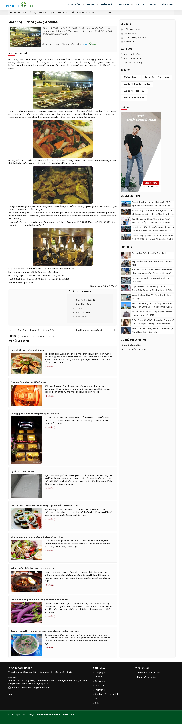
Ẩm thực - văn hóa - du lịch (42, 13)
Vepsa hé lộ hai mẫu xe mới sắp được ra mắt (152, 263)
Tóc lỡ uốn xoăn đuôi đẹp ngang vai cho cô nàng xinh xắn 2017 (152, 313)
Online (98, 703)
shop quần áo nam (132, 345)
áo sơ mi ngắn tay (134, 91)
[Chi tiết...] (50, 367)
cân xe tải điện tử (85, 300)
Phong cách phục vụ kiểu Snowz (28, 382)
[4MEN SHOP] (141, 151)
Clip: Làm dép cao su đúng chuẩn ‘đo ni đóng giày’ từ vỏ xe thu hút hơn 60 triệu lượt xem (152, 290)
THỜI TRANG (124, 5)
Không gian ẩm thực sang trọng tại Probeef (35, 414)
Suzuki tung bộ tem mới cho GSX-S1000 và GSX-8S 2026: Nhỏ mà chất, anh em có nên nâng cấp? (153, 239)
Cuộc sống (100, 681)
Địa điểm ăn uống (133, 63)
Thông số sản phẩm (147, 677)
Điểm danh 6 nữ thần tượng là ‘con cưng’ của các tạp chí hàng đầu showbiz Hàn (153, 322)
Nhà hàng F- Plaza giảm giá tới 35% (95, 13)
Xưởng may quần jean (135, 38)
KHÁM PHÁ (106, 5)
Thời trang (100, 690)
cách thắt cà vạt (134, 98)
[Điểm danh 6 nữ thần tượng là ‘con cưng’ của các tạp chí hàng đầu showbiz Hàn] (126, 325)
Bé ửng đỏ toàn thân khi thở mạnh (149, 253)
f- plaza (23, 275)
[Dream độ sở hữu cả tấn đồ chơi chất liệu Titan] (126, 280)
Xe (96, 699)
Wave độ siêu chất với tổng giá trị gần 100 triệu (151, 297)
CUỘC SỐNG (75, 5)
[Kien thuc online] (20, 4)
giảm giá (25, 336)
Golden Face (130, 33)
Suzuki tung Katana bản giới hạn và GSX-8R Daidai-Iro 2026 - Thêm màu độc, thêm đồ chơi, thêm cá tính (153, 214)
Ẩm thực (61, 13)
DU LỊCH (140, 5)
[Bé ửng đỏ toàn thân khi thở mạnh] (126, 255)
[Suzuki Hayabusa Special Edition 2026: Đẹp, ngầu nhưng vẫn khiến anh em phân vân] (126, 204)
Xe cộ (153, 5)
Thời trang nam (132, 29)
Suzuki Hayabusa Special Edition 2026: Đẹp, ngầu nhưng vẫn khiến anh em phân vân (152, 204)
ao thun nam (83, 313)
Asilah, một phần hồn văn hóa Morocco (33, 568)
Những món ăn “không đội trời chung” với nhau (37, 537)
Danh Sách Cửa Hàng (157, 77)
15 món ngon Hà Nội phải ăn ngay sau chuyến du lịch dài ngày (45, 631)
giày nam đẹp (83, 304)
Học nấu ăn (73, 13)
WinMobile (129, 42)
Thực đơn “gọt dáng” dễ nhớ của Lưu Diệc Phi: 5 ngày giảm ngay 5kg (153, 330)
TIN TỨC (91, 5)
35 (31, 213)
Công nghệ (100, 673)
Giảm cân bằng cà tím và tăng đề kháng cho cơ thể (40, 600)
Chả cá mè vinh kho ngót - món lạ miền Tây (37, 330)
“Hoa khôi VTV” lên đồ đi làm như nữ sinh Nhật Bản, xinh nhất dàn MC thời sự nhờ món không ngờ (152, 273)
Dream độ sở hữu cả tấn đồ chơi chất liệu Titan (151, 280)
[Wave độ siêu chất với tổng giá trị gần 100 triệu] (126, 297)
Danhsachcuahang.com (149, 673)
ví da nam (81, 317)
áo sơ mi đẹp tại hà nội (137, 84)
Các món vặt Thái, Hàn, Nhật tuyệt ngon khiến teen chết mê (44, 506)
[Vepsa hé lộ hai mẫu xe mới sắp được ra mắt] (126, 263)
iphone (79, 308)
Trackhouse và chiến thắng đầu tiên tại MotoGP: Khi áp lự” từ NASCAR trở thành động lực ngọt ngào (152, 222)
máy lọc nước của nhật (134, 349)
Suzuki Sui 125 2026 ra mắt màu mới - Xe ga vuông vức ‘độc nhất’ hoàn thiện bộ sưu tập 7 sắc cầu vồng (153, 230)
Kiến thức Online (20, 13)
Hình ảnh (167, 5)
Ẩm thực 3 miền (132, 54)
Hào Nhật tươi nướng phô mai (89, 330)
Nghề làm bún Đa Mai (22, 471)
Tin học (98, 677)
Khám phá (99, 686)
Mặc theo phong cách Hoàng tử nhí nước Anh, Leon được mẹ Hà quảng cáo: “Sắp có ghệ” (153, 307)
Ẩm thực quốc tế (133, 58)
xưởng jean (130, 77)
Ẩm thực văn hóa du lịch (106, 694)
